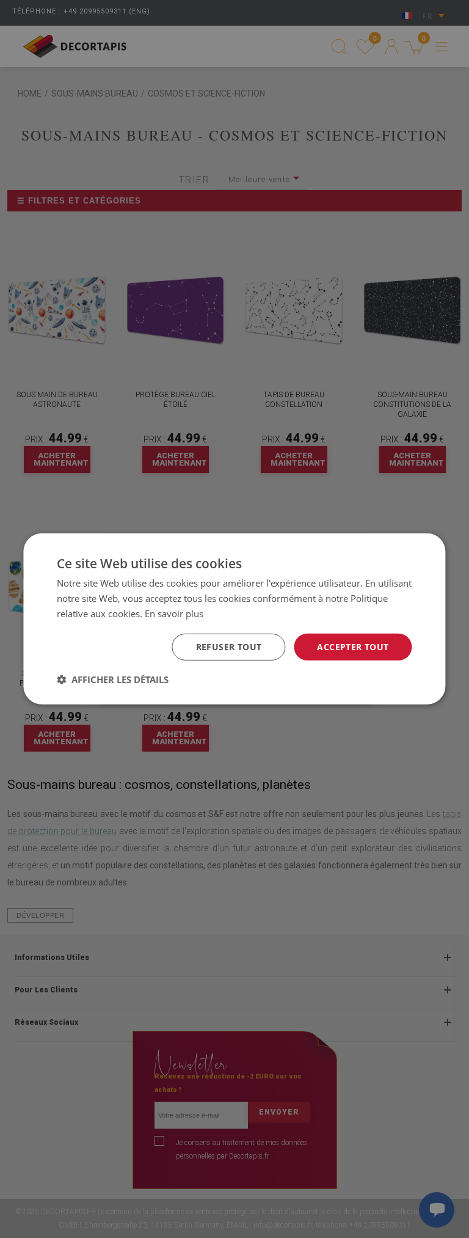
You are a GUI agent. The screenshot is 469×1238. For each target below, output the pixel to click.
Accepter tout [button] (352, 646)
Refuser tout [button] (229, 646)
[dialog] (234, 619)
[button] (113, 679)
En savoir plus (174, 613)
